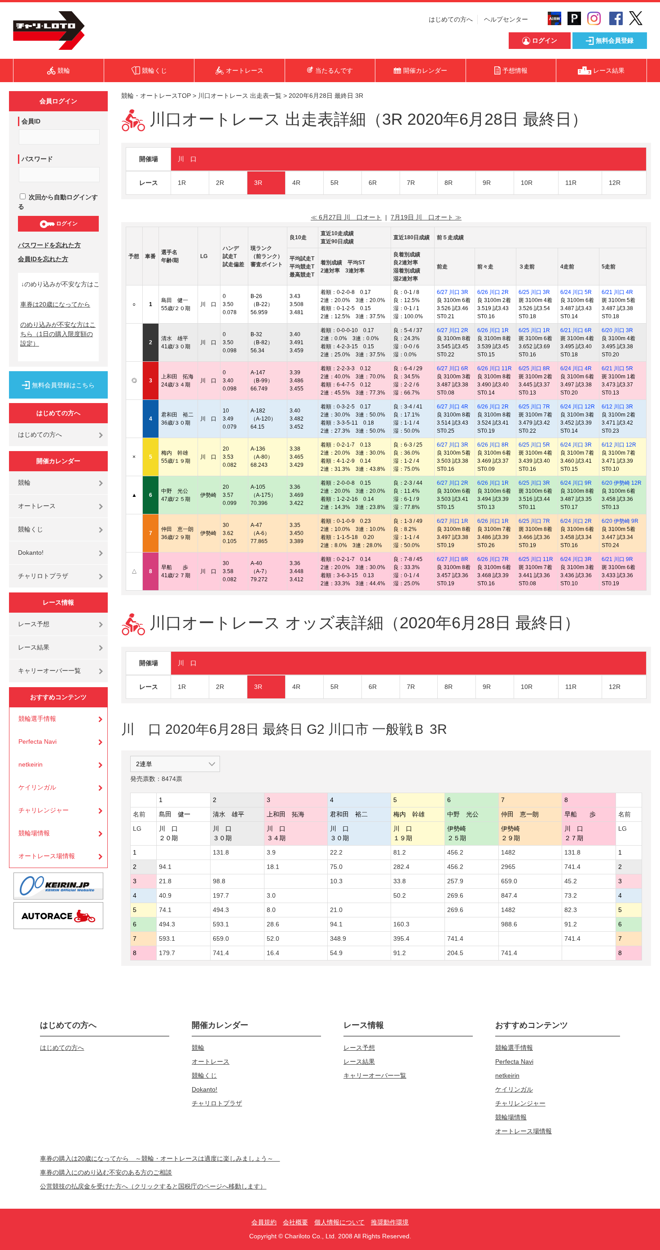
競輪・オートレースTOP (156, 95)
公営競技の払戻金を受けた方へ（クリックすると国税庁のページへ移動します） (153, 1186)
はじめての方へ (451, 19)
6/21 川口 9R (617, 559)
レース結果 (33, 647)
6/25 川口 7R (534, 407)
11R (570, 182)
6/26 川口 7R (493, 559)
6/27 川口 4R (452, 407)
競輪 (24, 482)
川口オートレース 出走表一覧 (240, 95)
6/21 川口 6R (576, 330)
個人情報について (339, 1222)
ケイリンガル (37, 787)
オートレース (37, 505)
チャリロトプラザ (43, 575)
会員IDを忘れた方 (43, 259)
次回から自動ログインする (58, 201)
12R (614, 182)
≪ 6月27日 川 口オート (346, 217)
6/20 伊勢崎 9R (620, 521)
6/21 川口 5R (617, 368)
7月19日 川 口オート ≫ (426, 217)
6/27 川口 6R (452, 368)
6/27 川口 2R (452, 330)
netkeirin (30, 764)
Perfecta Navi (37, 741)
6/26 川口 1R (493, 330)
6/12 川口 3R (617, 407)
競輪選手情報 (37, 718)
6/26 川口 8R (493, 445)
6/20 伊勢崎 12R (622, 483)
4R (296, 182)
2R (220, 182)
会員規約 (264, 1222)
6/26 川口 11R (494, 368)
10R (526, 182)
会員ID (31, 121)
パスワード (37, 158)
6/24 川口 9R (576, 483)
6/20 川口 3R (617, 330)
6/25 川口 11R (536, 559)
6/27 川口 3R (452, 292)
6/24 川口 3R (576, 445)
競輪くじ (30, 529)
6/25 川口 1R (534, 330)
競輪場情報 (34, 833)
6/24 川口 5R (576, 292)
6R (373, 182)
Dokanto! (31, 552)
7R (411, 182)
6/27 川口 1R (452, 521)
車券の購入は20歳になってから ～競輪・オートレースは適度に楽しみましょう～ (160, 1158)
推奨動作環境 (390, 1222)
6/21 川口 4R (617, 292)
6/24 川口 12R (577, 407)
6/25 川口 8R (534, 368)
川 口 (187, 158)
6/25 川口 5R (534, 445)
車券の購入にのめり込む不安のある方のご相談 (106, 1172)
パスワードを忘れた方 (49, 245)
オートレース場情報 (46, 856)
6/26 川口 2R (493, 292)
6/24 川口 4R (576, 368)
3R (258, 182)
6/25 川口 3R (534, 292)
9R (487, 182)
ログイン (66, 223)
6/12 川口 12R (619, 445)
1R (182, 182)
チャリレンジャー (43, 810)
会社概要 (295, 1222)
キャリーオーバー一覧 (49, 670)
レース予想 (33, 623)
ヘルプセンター (506, 19)
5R (334, 182)
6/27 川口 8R (452, 559)
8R (448, 182)
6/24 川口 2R (576, 521)
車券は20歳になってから (55, 304)
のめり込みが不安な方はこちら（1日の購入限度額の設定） (58, 334)
